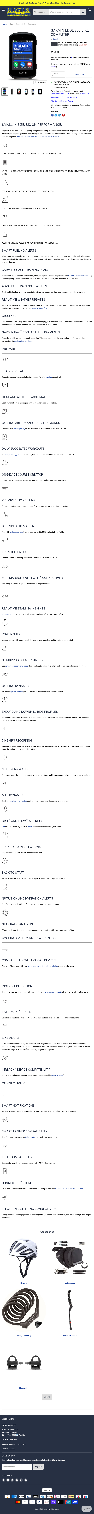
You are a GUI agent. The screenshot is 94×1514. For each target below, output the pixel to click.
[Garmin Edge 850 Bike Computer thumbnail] (5, 91)
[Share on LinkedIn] (59, 115)
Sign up (38, 1466)
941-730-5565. (85, 93)
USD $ (46, 1490)
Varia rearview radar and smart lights (43, 966)
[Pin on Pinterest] (63, 115)
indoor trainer (30, 1137)
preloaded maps (16, 532)
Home (4, 24)
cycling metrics (16, 692)
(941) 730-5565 (10, 1435)
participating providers (23, 341)
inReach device (57, 1075)
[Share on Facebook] (52, 115)
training (49, 377)
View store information (61, 87)
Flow (30, 827)
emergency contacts (53, 992)
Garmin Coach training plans (79, 276)
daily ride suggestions (14, 454)
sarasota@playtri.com (60, 93)
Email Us (22, 1435)
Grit (3, 827)
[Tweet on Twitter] (55, 115)
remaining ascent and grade (16, 666)
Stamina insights (9, 614)
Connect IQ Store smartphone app (69, 1189)
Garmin (56, 39)
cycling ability (19, 429)
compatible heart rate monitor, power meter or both (38, 137)
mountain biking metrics (17, 801)
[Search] (83, 12)
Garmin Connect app (40, 308)
